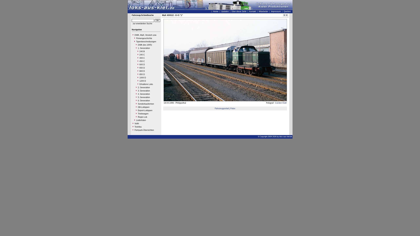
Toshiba (138, 127)
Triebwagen (143, 114)
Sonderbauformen (146, 104)
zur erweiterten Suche (142, 23)
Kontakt (252, 11)
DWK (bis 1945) (145, 45)
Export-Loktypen (145, 110)
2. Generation (144, 87)
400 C (142, 58)
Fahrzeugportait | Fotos (225, 108)
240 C (142, 55)
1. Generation (144, 48)
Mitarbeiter (263, 11)
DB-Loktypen (143, 107)
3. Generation (144, 91)
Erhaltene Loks (146, 84)
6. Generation (144, 100)
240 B (142, 51)
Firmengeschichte (144, 38)
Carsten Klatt (280, 103)
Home (215, 11)
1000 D (142, 78)
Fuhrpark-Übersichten (144, 130)
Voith (137, 123)
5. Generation (144, 97)
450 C (142, 61)
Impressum (276, 11)
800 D (142, 71)
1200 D (142, 81)
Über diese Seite (238, 11)
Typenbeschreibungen (146, 41)
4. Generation (144, 94)
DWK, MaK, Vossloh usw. (146, 35)
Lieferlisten (141, 120)
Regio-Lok (142, 117)
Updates (225, 11)
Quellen (287, 11)
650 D (142, 68)
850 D (142, 74)
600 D (142, 64)
